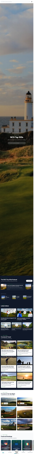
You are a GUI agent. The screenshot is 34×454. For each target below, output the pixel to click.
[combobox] (15, 1)
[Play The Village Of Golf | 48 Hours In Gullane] (16, 325)
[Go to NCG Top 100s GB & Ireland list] (16, 451)
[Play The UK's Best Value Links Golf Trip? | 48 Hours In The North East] (27, 325)
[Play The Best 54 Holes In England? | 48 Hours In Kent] (8, 312)
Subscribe (29, 280)
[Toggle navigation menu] (32, 1)
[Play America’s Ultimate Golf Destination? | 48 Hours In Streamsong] (5, 325)
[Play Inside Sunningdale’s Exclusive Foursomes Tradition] (24, 312)
